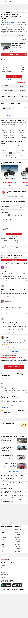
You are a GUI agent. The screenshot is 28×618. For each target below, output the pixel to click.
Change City (9, 59)
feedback (3, 577)
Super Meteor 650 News (14, 471)
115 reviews (6, 51)
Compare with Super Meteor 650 (9, 185)
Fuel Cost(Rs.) (18, 145)
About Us (3, 565)
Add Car (7, 431)
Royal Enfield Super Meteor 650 (10, 22)
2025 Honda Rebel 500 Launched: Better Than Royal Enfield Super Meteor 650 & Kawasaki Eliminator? (7, 448)
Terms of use (4, 572)
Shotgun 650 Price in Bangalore (9, 182)
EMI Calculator (5, 74)
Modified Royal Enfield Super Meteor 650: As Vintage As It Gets (8, 456)
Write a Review (12, 51)
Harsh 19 (6, 337)
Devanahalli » (20, 96)
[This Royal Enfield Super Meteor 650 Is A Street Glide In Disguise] (22, 466)
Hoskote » (9, 96)
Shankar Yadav (8, 301)
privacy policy (4, 574)
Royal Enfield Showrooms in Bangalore (16, 115)
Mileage (3, 145)
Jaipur (3, 551)
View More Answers (5, 407)
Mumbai (3, 539)
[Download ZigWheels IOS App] (17, 585)
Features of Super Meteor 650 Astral (10, 79)
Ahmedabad (4, 541)
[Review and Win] (14, 362)
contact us (4, 570)
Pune (3, 544)
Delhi (3, 532)
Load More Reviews (14, 351)
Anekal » (14, 96)
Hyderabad (4, 537)
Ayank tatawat (8, 267)
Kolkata (3, 534)
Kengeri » (3, 96)
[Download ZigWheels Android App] (6, 585)
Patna (3, 548)
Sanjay (5, 399)
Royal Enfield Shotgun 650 (9, 178)
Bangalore (19, 47)
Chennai (3, 546)
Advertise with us (5, 567)
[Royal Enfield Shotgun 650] (9, 171)
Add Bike (21, 431)
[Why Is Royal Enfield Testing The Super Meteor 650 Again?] (22, 440)
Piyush (6, 285)
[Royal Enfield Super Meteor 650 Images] (6, 46)
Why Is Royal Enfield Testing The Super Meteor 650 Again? (8, 439)
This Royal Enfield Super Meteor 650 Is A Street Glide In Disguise (8, 464)
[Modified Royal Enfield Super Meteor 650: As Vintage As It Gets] (22, 457)
